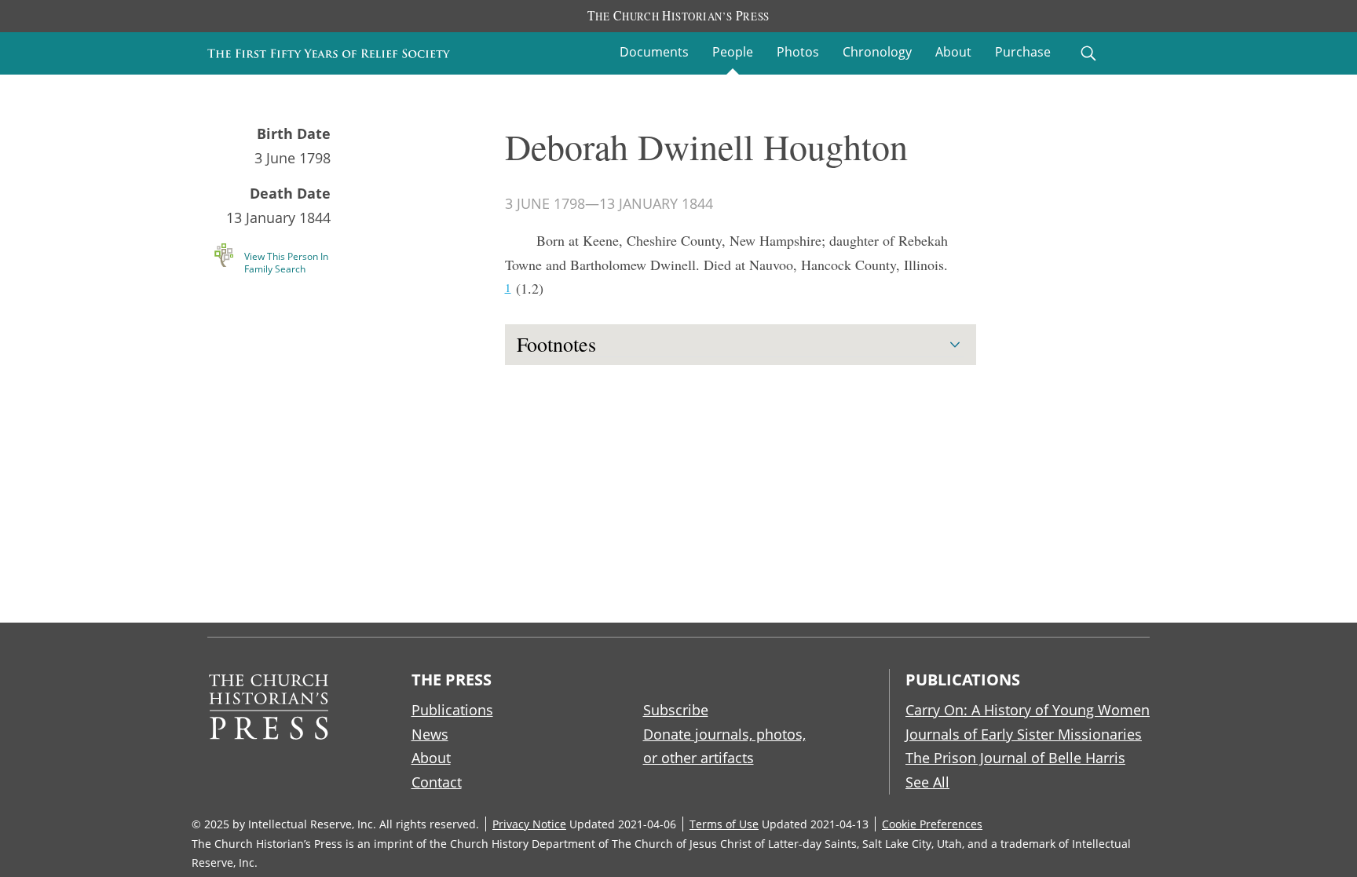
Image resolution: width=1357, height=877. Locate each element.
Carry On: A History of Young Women (1027, 709)
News (429, 734)
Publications (452, 709)
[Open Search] (1088, 53)
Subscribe (675, 709)
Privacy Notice (529, 824)
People (732, 51)
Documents (654, 51)
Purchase (1023, 51)
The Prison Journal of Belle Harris (1015, 757)
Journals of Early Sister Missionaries (1023, 734)
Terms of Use (724, 824)
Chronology (877, 51)
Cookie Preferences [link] (932, 824)
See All (927, 782)
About (953, 51)
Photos (798, 51)
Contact (436, 782)
